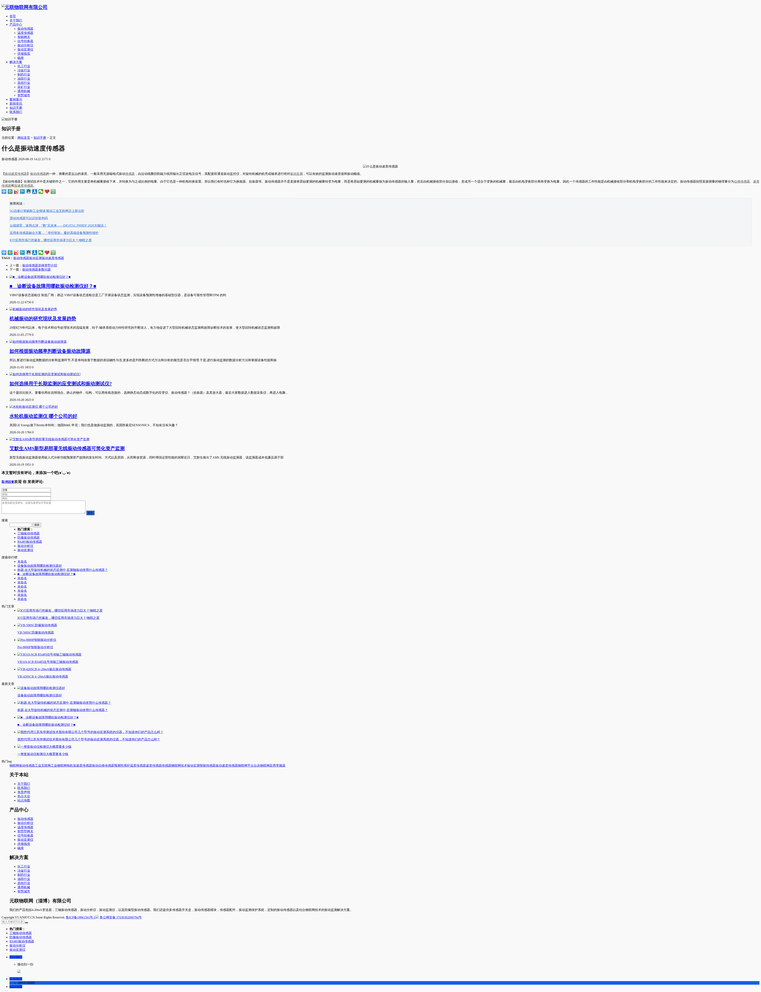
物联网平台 (246, 765)
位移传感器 (742, 181)
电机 (70, 765)
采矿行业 (23, 87)
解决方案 (16, 62)
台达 (257, 765)
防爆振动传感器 (28, 537)
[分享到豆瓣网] (53, 191)
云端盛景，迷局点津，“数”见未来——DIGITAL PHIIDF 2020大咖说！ (58, 225)
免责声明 (23, 792)
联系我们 (16, 112)
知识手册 (16, 107)
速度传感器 (154, 765)
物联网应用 (268, 765)
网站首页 (23, 137)
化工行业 (23, 66)
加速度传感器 (23, 185)
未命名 (22, 561)
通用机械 (23, 91)
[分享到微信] (40, 191)
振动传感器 (25, 28)
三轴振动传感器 (28, 533)
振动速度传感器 (16, 173)
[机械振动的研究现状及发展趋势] (33, 309)
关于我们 (16, 20)
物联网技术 (179, 765)
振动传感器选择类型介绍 (39, 265)
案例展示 (16, 99)
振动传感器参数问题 (36, 269)
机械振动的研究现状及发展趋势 (43, 318)
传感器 (130, 173)
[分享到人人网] (34, 191)
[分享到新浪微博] (16, 191)
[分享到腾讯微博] (22, 191)
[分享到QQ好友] (28, 191)
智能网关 (23, 37)
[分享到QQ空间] (10, 191)
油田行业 (23, 78)
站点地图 (23, 800)
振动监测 (296, 173)
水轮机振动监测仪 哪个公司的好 (43, 416)
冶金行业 (23, 70)
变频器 (280, 765)
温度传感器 (25, 32)
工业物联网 (59, 765)
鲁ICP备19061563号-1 (81, 917)
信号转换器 (25, 41)
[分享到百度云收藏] (47, 191)
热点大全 (23, 796)
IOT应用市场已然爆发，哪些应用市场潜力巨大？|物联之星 (51, 240)
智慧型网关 (25, 831)
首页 (13, 16)
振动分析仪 (25, 45)
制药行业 (23, 74)
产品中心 (16, 24)
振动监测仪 (25, 49)
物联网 (14, 765)
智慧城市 (23, 95)
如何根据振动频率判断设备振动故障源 (50, 351)
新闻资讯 (16, 103)
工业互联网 (43, 765)
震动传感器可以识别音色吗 (29, 218)
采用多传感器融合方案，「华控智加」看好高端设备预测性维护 (54, 233)
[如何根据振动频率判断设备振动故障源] (38, 341)
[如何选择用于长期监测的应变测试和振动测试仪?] (45, 374)
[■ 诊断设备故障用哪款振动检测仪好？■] (40, 277)
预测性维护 (122, 765)
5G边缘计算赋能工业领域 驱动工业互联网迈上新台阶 (47, 211)
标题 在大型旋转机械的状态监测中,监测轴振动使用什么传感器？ (62, 570)
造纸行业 (23, 82)
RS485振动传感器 (29, 541)
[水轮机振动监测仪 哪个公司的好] (34, 406)
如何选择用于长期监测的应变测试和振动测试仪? (61, 383)
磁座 (20, 57)
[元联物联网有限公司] (25, 7)
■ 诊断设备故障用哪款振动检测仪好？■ (53, 286)
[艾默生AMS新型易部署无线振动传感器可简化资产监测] (49, 439)
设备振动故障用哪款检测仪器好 (39, 565)
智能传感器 (208, 765)
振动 (74, 173)
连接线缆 (23, 53)
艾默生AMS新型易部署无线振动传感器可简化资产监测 (67, 448)
